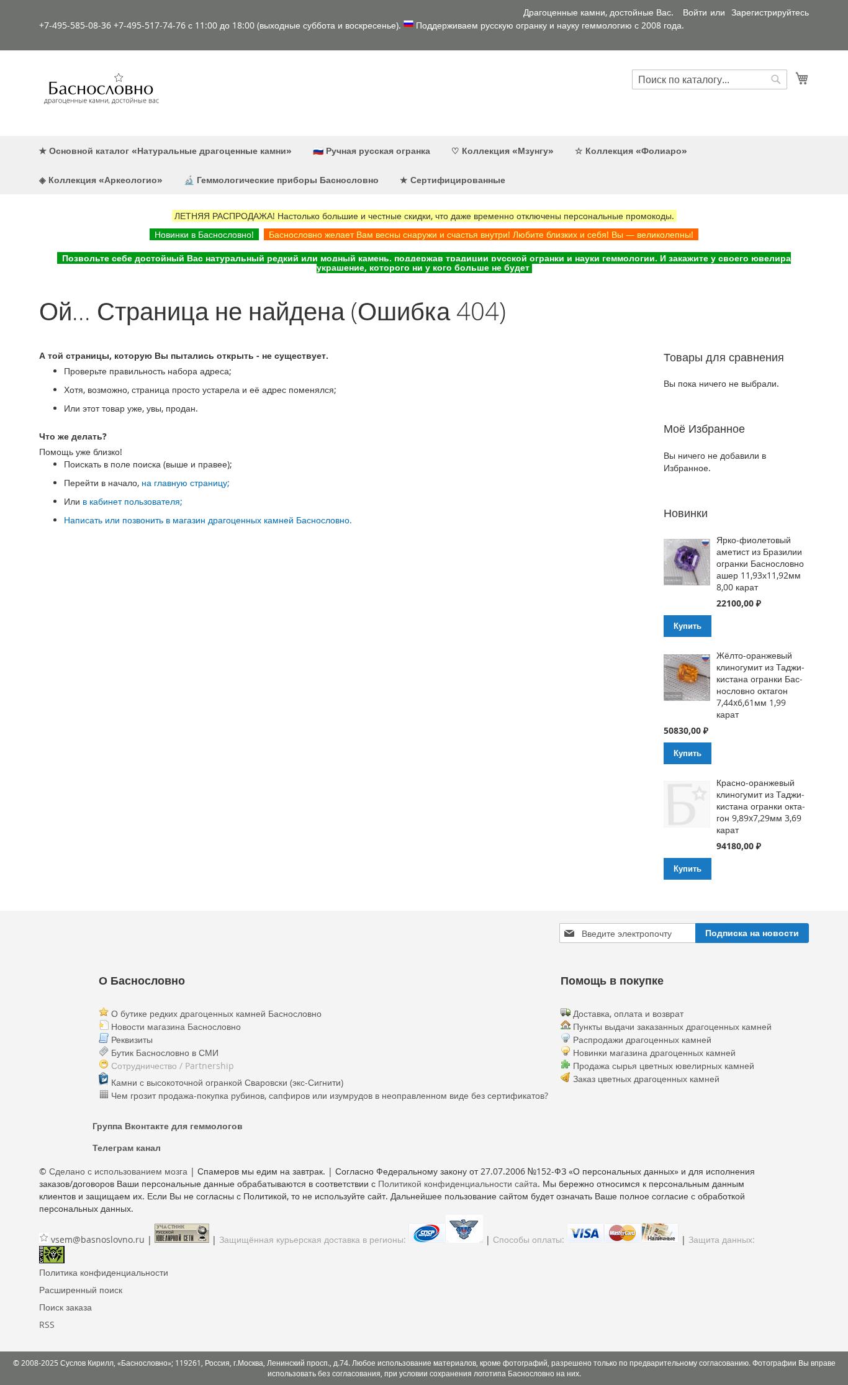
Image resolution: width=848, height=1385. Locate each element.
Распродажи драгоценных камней (642, 1039)
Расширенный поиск (80, 1290)
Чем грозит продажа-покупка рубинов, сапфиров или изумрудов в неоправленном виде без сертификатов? (328, 1095)
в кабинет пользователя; (133, 501)
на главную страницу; (186, 483)
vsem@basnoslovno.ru (98, 1239)
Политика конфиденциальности (103, 1272)
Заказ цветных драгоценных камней (646, 1079)
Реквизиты (131, 1039)
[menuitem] (165, 150)
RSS (47, 1324)
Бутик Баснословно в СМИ (164, 1052)
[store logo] (101, 92)
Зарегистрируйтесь (770, 12)
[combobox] (709, 79)
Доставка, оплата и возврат (627, 1013)
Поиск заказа (65, 1307)
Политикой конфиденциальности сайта (458, 1183)
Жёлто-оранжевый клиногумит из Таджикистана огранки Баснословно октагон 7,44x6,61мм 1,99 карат (760, 684)
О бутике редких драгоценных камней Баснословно (215, 1013)
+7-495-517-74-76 (150, 25)
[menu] (424, 165)
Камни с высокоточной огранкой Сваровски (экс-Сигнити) (226, 1082)
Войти (695, 12)
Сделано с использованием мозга (118, 1171)
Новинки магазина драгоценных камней (654, 1052)
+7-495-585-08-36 (75, 25)
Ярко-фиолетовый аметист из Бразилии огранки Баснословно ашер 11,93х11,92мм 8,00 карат (760, 563)
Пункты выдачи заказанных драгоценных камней (671, 1026)
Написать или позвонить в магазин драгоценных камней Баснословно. (208, 520)
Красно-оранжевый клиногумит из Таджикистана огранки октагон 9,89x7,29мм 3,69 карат (760, 806)
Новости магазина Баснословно (175, 1026)
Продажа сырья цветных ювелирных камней (663, 1065)
